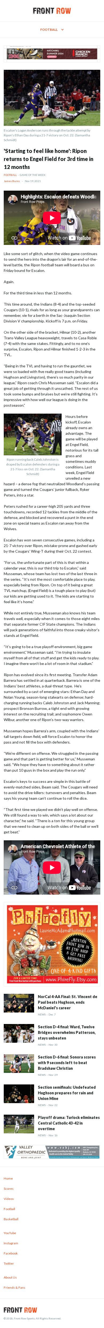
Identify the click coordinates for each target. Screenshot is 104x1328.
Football (10, 174)
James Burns (12, 181)
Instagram (11, 1243)
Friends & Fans (14, 1287)
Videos (9, 1199)
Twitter (9, 1263)
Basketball (11, 1219)
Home (8, 1178)
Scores (9, 1189)
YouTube (10, 1233)
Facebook (11, 1253)
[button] (52, 30)
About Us (10, 1277)
